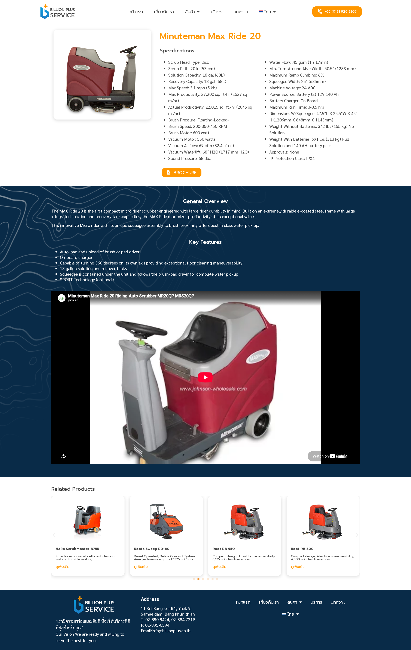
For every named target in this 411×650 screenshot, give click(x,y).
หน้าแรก (136, 12)
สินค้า (190, 12)
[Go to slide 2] (198, 579)
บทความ (241, 12)
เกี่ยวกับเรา (164, 12)
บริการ (216, 12)
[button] (54, 534)
